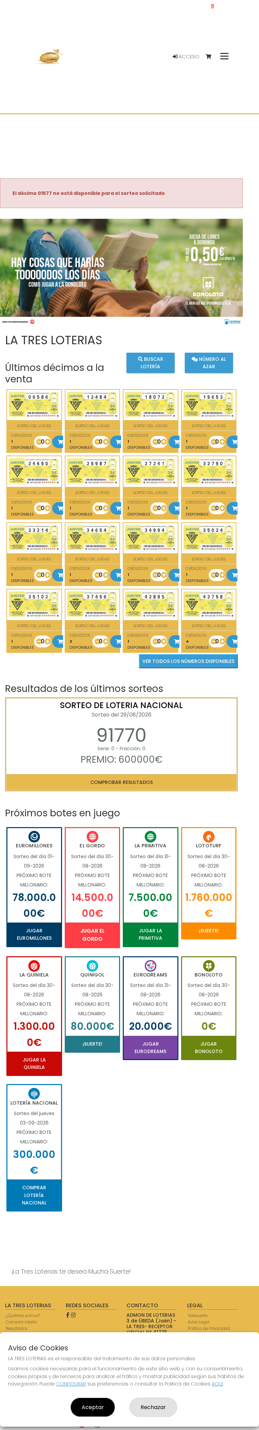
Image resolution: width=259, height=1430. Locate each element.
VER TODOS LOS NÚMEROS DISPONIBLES (188, 661)
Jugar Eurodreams (150, 1048)
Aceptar (93, 1407)
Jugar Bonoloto (209, 1048)
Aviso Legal (198, 1322)
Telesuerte (197, 1315)
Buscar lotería (152, 363)
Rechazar (153, 1407)
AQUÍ (217, 1383)
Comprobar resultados (121, 782)
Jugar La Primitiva (150, 934)
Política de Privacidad (209, 1328)
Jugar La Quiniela (34, 1063)
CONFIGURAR (71, 1383)
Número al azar (212, 363)
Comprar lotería (21, 1322)
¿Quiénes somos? (23, 1315)
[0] (212, 57)
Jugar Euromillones (34, 934)
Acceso (188, 56)
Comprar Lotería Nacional (34, 1195)
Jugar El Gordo (92, 934)
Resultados (16, 1328)
